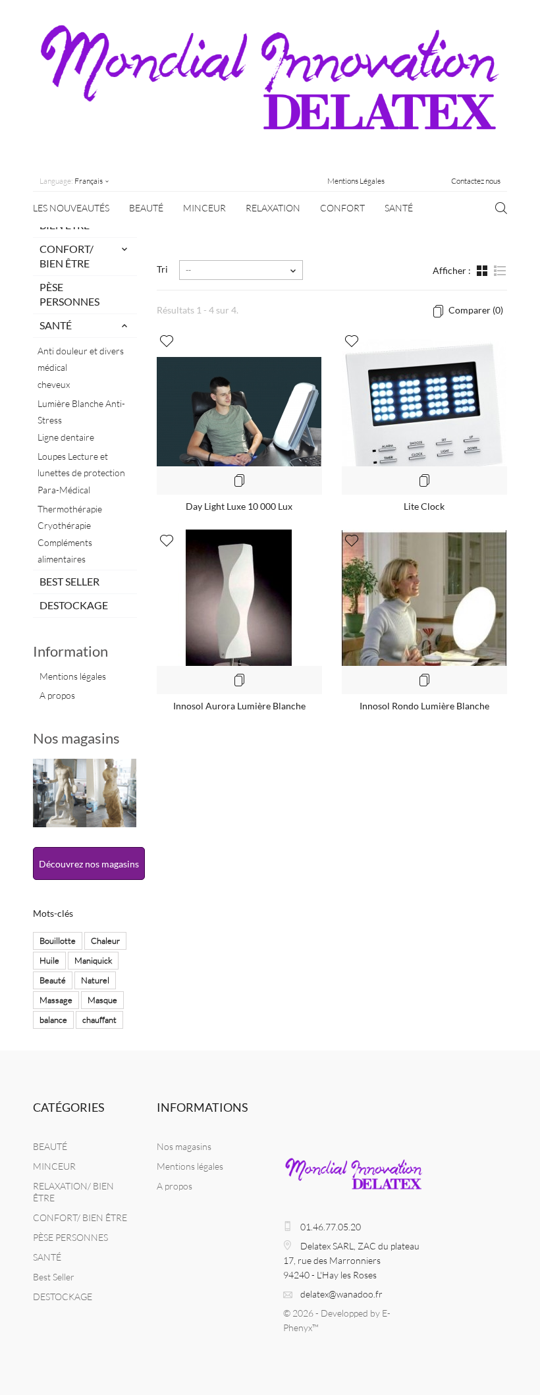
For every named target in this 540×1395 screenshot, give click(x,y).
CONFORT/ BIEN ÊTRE (67, 255)
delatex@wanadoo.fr (341, 1293)
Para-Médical (64, 489)
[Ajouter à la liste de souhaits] (166, 341)
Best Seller (69, 581)
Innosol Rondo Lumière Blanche (424, 705)
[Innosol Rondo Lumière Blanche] (424, 612)
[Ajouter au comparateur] (239, 480)
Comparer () (474, 309)
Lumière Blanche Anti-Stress (81, 411)
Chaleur (105, 940)
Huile (49, 960)
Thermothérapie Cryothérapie (70, 517)
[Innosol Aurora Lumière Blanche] (239, 612)
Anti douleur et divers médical (81, 359)
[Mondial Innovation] (270, 88)
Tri (162, 269)
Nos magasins (76, 738)
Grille (483, 278)
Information (70, 651)
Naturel (95, 980)
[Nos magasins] (85, 793)
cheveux (54, 384)
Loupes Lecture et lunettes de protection (81, 464)
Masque (102, 1000)
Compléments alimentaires (65, 550)
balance (53, 1019)
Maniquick (93, 960)
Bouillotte (58, 940)
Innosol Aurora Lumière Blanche (239, 705)
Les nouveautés (71, 207)
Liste (499, 278)
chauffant (99, 1019)
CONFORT (342, 207)
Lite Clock (424, 506)
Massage (56, 1000)
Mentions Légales (356, 181)
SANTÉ (399, 207)
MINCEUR (204, 207)
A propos (57, 695)
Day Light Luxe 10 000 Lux (239, 506)
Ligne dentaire (66, 437)
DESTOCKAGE (74, 605)
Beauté (53, 980)
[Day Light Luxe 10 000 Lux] (239, 412)
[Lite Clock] (424, 412)
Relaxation (273, 207)
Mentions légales (73, 676)
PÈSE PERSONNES (69, 294)
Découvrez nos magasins (89, 863)
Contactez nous (475, 181)
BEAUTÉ (146, 207)
